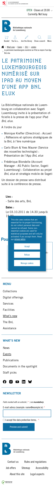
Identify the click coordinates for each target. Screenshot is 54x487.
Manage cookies (27, 263)
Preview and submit (19, 427)
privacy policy (19, 239)
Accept (27, 247)
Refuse (27, 255)
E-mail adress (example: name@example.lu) (24, 407)
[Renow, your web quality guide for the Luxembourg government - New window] (7, 483)
